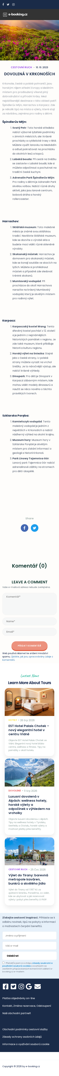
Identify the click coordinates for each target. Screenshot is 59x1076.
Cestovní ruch (21, 67)
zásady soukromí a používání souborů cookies (27, 964)
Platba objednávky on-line (18, 998)
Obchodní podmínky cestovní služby (25, 1029)
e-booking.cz (33, 1066)
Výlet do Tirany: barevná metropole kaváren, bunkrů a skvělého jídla (28, 879)
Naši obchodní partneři (16, 1013)
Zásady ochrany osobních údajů (22, 1037)
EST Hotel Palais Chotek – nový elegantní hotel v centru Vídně (28, 730)
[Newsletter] (37, 986)
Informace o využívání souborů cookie (25, 1044)
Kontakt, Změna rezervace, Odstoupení (26, 1006)
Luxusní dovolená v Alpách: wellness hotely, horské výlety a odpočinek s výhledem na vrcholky (29, 804)
